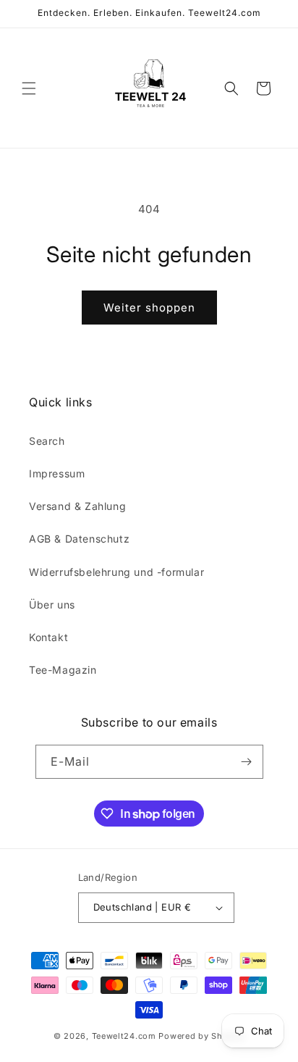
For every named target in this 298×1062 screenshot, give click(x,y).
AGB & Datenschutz (79, 538)
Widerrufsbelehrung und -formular (116, 572)
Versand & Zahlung (77, 506)
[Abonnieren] (247, 762)
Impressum (57, 473)
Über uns (52, 604)
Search (47, 441)
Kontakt (48, 637)
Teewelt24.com (124, 1036)
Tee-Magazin (63, 670)
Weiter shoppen (149, 307)
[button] (29, 88)
